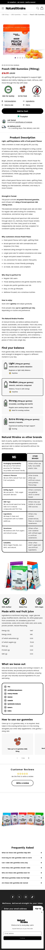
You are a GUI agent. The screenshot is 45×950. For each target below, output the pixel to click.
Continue (22, 938)
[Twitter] (19, 897)
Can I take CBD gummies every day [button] (15, 863)
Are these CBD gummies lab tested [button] (15, 883)
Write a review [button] (22, 783)
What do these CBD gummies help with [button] (16, 853)
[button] (42, 8)
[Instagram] (26, 897)
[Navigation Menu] (3, 8)
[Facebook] (12, 897)
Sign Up (38, 908)
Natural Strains (16, 8)
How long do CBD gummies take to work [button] (17, 858)
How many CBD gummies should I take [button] (16, 868)
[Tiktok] (32, 897)
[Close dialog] (42, 912)
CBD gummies (24, 173)
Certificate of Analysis (23, 122)
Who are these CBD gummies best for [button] (16, 873)
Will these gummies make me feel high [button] (15, 878)
